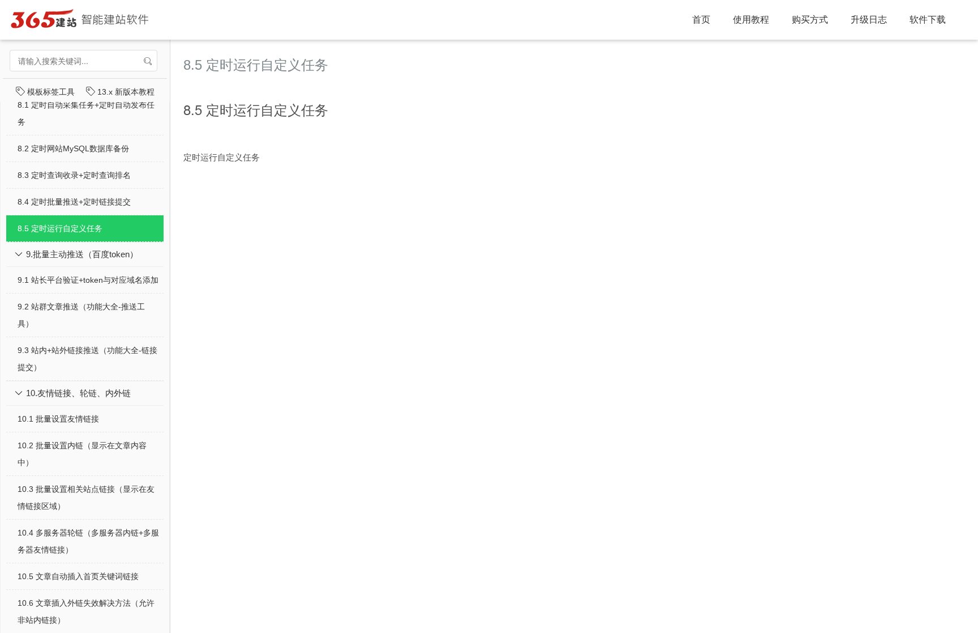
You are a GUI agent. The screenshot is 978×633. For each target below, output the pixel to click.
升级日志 (869, 19)
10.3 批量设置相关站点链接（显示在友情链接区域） (86, 498)
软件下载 (928, 19)
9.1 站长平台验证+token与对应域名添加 (88, 279)
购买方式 (810, 19)
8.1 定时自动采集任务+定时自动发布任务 (86, 113)
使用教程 (751, 19)
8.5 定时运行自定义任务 (60, 228)
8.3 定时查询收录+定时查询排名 (74, 175)
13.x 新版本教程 (125, 91)
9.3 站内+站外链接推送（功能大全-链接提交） (87, 359)
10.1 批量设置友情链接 (58, 418)
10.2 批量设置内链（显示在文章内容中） (82, 454)
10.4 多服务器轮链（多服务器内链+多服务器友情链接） (88, 541)
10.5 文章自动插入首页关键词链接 (78, 576)
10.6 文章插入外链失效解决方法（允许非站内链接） (86, 611)
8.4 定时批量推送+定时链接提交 (74, 201)
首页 (701, 19)
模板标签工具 (50, 91)
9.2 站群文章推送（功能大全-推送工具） (81, 315)
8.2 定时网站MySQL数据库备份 (73, 148)
